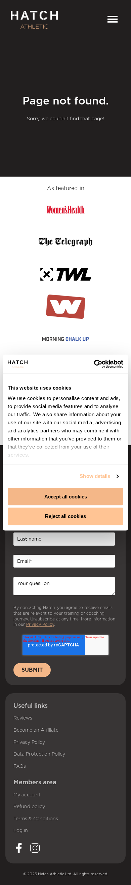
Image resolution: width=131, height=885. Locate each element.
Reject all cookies (65, 516)
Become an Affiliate (35, 730)
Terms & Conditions (35, 819)
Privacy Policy (29, 742)
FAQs (19, 766)
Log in (20, 830)
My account (27, 795)
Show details (95, 476)
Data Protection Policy (39, 754)
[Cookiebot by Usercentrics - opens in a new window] (94, 364)
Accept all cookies (65, 496)
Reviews (22, 718)
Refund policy (29, 806)
